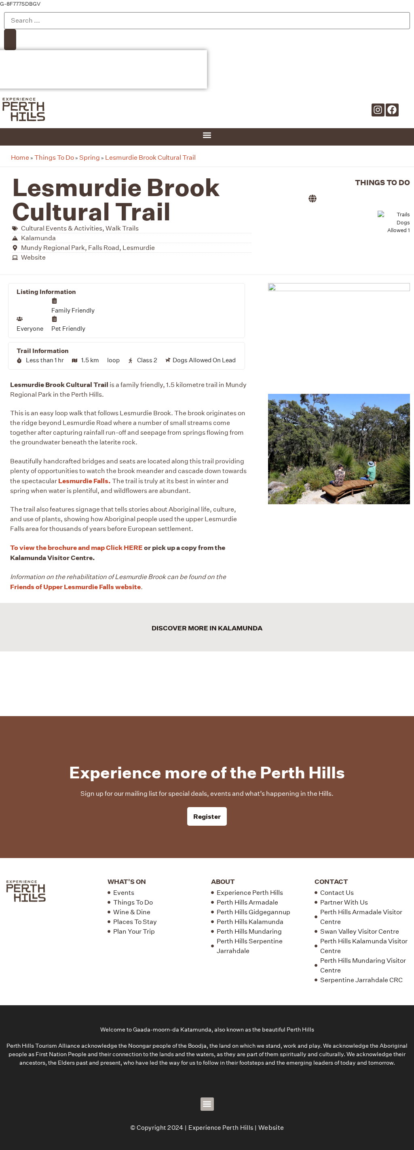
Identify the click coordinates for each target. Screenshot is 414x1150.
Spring (89, 157)
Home (20, 157)
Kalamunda (38, 238)
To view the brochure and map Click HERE (76, 547)
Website (271, 1127)
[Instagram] (378, 110)
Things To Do (54, 157)
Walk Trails (122, 228)
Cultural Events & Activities (61, 228)
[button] (207, 135)
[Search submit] (10, 40)
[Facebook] (392, 110)
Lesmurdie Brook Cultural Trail (150, 157)
